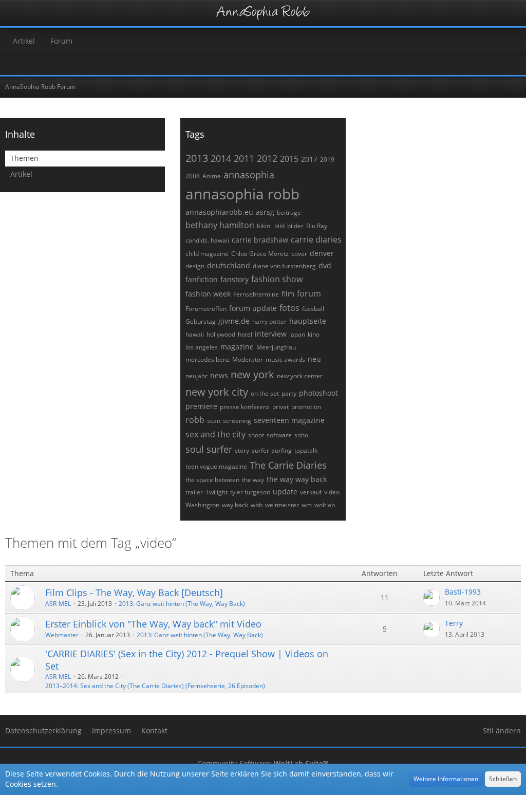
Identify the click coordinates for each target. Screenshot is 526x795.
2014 (221, 158)
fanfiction (201, 279)
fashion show (277, 279)
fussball (313, 308)
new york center (300, 376)
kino (314, 334)
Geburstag (200, 321)
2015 (289, 158)
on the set (265, 393)
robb (194, 420)
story (242, 450)
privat (280, 406)
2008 (192, 176)
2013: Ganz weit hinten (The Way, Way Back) (182, 603)
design (194, 266)
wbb (256, 505)
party (288, 393)
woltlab (324, 505)
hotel (245, 334)
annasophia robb (242, 194)
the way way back (297, 479)
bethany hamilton (219, 225)
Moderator (247, 359)
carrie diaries (316, 239)
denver (322, 253)
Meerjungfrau (276, 347)
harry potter (269, 321)
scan (213, 420)
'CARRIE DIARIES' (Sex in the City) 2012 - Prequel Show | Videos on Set (186, 660)
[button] (13, 13)
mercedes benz (207, 359)
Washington (202, 505)
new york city (216, 392)
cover (299, 253)
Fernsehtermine (256, 294)
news (219, 375)
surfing (282, 450)
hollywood (220, 334)
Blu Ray (316, 225)
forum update (253, 308)
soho (301, 435)
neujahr (196, 376)
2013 (196, 158)
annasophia (248, 175)
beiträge (289, 212)
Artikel (21, 174)
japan (297, 334)
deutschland (228, 265)
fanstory (234, 279)
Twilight (216, 492)
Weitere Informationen (446, 778)
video (332, 492)
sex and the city (215, 434)
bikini (264, 225)
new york (252, 374)
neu (314, 359)
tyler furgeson (250, 492)
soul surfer (208, 449)
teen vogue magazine (216, 466)
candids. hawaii (207, 240)
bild (279, 225)
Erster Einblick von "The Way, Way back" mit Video (153, 624)
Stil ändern (502, 730)
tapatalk (305, 450)
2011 (244, 158)
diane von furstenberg (284, 266)
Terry (454, 623)
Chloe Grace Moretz (260, 253)
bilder (295, 225)
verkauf (311, 492)
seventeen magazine (289, 420)
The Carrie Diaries (288, 465)
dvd (324, 265)
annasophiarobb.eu (219, 212)
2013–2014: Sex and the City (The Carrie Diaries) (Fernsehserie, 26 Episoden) (155, 685)
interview (271, 334)
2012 (267, 158)
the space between (212, 479)
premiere (201, 406)
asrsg (265, 212)
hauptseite (307, 321)
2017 (309, 159)
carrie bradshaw (260, 240)
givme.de (234, 321)
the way (253, 479)
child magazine (207, 253)
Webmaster (62, 635)
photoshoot (318, 393)
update (285, 491)
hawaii (194, 334)
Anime (211, 176)
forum (309, 293)
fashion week (208, 294)
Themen (24, 158)
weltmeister (282, 505)
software (279, 435)
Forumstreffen (206, 308)
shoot (256, 435)
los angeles (201, 347)
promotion (306, 406)
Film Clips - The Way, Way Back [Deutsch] (134, 592)
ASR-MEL (58, 603)
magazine (237, 347)
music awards (285, 359)
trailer (194, 492)
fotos (289, 307)
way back (235, 505)
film (287, 294)
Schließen (503, 778)
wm (307, 505)
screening (237, 420)
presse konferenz (245, 406)
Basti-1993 (463, 592)
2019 (327, 159)
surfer (260, 450)
